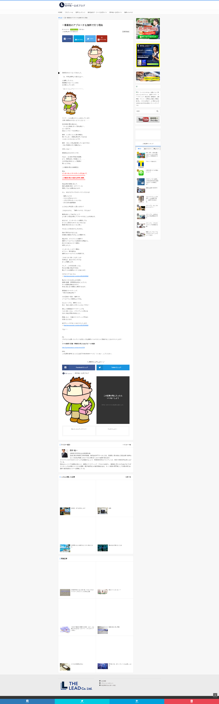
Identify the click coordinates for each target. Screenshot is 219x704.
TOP (61, 17)
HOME (60, 12)
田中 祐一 (82, 29)
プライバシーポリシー (107, 683)
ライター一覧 (127, 444)
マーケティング (74, 29)
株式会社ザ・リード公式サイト (97, 12)
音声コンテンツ (80, 12)
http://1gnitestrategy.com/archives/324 (73, 347)
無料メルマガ (128, 12)
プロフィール (69, 12)
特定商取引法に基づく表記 (108, 685)
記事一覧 (128, 477)
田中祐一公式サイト (116, 12)
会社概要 (103, 681)
